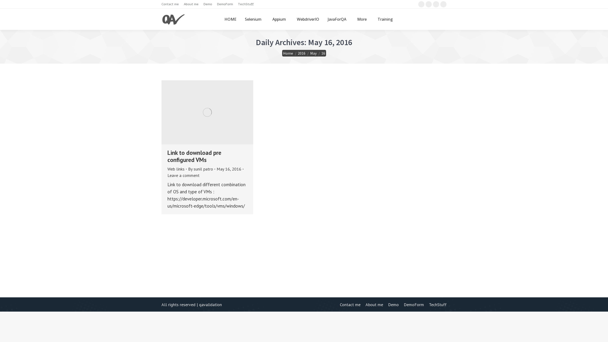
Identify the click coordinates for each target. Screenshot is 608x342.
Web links (176, 169)
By (200, 169)
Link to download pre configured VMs (194, 156)
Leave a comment (183, 175)
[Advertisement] (304, 247)
